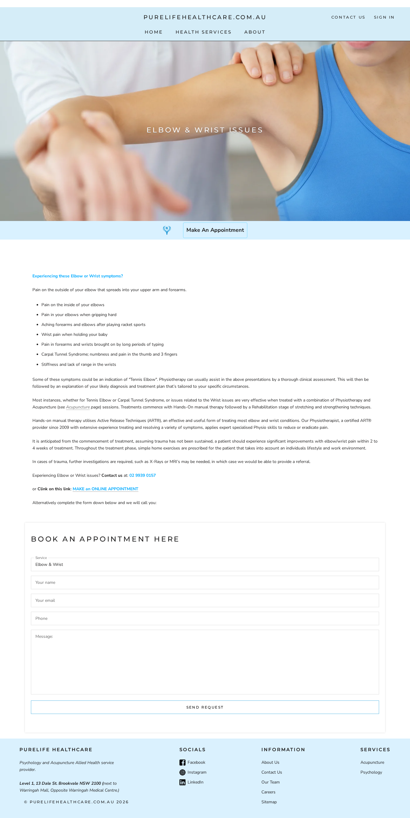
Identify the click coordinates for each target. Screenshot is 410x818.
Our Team (270, 782)
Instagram (197, 772)
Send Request (205, 707)
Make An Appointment (215, 230)
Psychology (371, 772)
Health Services (204, 32)
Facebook (196, 762)
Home (154, 32)
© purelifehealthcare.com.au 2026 (76, 801)
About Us (270, 762)
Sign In (384, 17)
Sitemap (269, 802)
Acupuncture (78, 407)
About (255, 32)
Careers (268, 792)
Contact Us (348, 17)
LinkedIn (195, 782)
